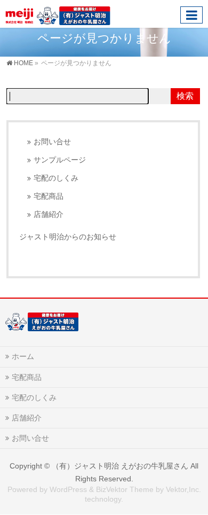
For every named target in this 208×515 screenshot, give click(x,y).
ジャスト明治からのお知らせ (67, 236)
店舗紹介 (48, 214)
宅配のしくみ (56, 178)
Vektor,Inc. (183, 489)
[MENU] (191, 15)
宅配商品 (48, 196)
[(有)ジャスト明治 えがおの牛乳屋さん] (57, 13)
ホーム (23, 356)
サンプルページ (60, 160)
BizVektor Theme (125, 489)
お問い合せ (52, 142)
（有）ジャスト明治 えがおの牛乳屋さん (120, 466)
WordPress (68, 489)
